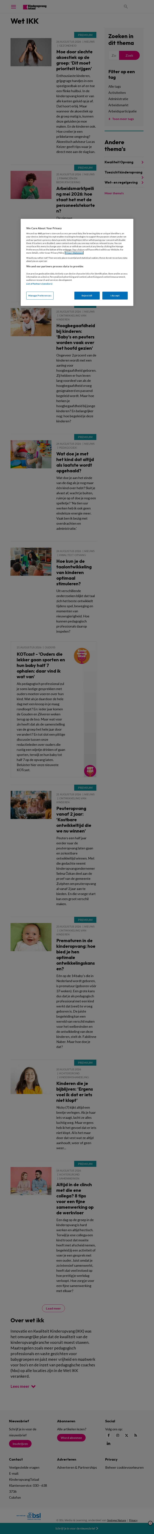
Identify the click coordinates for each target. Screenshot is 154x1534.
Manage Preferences (39, 295)
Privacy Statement (74, 252)
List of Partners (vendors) (39, 283)
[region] (77, 262)
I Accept (115, 295)
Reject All (87, 295)
